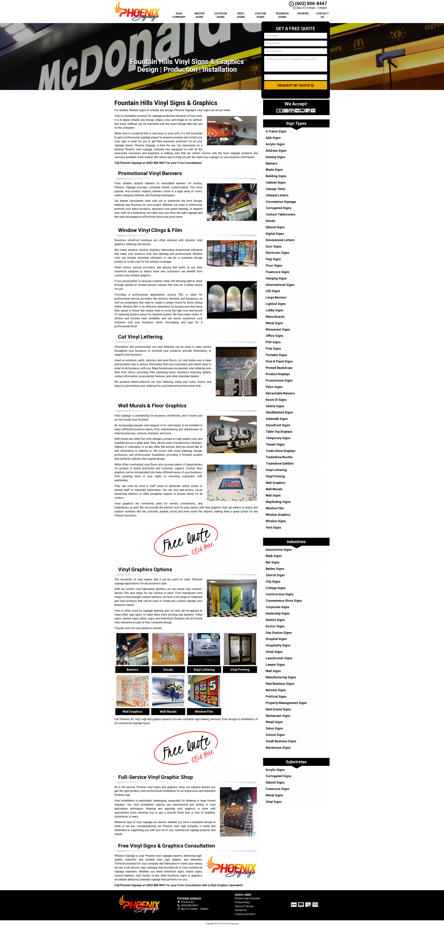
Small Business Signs (281, 741)
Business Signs (282, 15)
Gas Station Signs (279, 632)
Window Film (275, 508)
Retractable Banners (280, 393)
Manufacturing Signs (281, 677)
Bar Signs (272, 562)
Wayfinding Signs (278, 502)
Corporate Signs (277, 607)
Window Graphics (278, 514)
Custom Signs (260, 15)
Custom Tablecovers (280, 214)
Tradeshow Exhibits (280, 463)
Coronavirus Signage (281, 202)
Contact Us (322, 15)
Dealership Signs (278, 613)
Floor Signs (274, 265)
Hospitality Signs (278, 645)
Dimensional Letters (280, 240)
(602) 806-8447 (310, 3)
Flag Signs (273, 259)
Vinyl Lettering (276, 470)
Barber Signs (275, 569)
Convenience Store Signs (284, 600)
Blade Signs (274, 169)
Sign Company (178, 15)
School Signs (275, 735)
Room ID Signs (276, 399)
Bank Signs (274, 556)
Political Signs (276, 696)
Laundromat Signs (279, 658)
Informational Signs (280, 285)
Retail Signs (274, 722)
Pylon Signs (274, 387)
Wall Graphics (275, 483)
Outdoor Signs (220, 15)
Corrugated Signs (278, 208)
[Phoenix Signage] (139, 904)
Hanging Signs (276, 278)
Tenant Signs (275, 444)
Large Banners (276, 297)
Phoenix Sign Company (247, 898)
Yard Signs (273, 527)
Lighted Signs (276, 304)
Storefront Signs (278, 425)
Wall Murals (274, 489)
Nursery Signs (276, 690)
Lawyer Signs (275, 664)
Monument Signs (278, 329)
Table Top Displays (279, 431)
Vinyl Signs (241, 15)
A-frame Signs (276, 131)
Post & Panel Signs (279, 361)
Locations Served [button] (244, 914)
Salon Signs (274, 728)
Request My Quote (294, 85)
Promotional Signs (279, 380)
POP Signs (273, 342)
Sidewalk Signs (277, 419)
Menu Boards (275, 316)
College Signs (276, 588)
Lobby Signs (274, 310)
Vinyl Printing (275, 476)
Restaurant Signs (278, 716)
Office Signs (274, 336)
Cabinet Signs (276, 182)
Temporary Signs (278, 438)
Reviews (303, 13)
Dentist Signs (275, 620)
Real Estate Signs (278, 709)
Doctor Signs (275, 626)
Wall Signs (273, 495)
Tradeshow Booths (279, 457)
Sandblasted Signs (279, 412)
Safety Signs (275, 406)
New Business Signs (280, 683)
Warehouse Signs (278, 747)
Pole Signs (273, 348)
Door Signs (273, 246)
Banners (271, 163)
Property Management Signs (286, 703)
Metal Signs (274, 323)
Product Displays (278, 374)
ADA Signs (273, 138)
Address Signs (276, 150)
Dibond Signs (275, 227)
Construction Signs (279, 594)
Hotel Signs (274, 652)
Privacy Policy (242, 902)
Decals (270, 221)
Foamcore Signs (277, 272)
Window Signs (276, 521)
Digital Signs (275, 233)
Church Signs (275, 575)
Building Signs (276, 176)
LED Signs (273, 291)
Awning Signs (275, 157)
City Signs (273, 581)
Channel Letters (277, 195)
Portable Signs (276, 355)
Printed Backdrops (279, 368)
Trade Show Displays (280, 451)
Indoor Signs (199, 15)
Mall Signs (273, 671)
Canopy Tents (275, 189)
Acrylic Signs (275, 144)
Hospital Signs (276, 639)
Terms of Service (244, 906)
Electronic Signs (277, 252)
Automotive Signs (279, 549)
